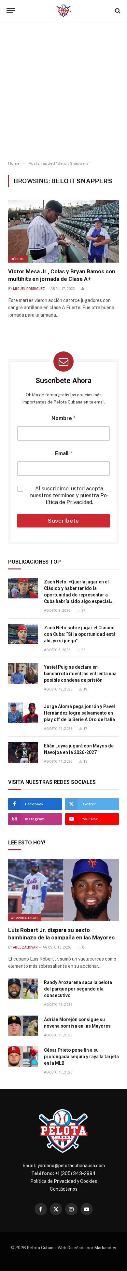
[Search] (117, 10)
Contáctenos (64, 1189)
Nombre (63, 418)
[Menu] (11, 10)
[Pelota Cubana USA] (63, 10)
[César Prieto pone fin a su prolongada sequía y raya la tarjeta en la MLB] (23, 1056)
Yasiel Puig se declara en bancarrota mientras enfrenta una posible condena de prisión (80, 673)
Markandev (105, 1247)
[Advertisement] (63, 91)
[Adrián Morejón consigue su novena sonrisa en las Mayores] (23, 1026)
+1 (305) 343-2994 (75, 1173)
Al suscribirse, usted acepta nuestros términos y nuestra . (69, 495)
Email (63, 453)
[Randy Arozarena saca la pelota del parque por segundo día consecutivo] (23, 988)
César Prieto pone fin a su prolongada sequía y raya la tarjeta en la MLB (81, 1056)
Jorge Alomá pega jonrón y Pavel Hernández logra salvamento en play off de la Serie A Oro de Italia (79, 713)
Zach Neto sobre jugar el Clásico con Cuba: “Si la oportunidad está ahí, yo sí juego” (80, 634)
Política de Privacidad (77, 498)
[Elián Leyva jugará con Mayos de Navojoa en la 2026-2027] (23, 752)
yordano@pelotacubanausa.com (71, 1165)
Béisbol (18, 259)
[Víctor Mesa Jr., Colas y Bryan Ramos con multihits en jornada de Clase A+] (63, 231)
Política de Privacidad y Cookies (63, 1181)
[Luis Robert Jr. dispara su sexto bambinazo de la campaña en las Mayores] (63, 890)
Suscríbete (63, 520)
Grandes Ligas (25, 918)
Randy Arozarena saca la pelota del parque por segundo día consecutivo (78, 989)
